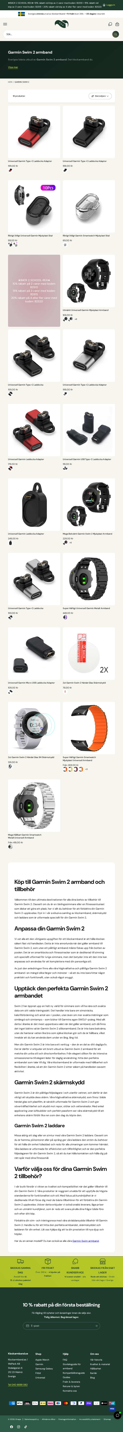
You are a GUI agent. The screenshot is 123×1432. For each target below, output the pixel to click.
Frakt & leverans (71, 1381)
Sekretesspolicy (32, 1419)
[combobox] (61, 34)
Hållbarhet (95, 1368)
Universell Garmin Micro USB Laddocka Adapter (31, 682)
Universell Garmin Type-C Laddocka (25, 384)
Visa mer (13, 67)
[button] (5, 24)
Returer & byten (71, 1386)
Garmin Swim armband (85, 1241)
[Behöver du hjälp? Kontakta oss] (110, 24)
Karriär (93, 1373)
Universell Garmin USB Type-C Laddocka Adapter (87, 459)
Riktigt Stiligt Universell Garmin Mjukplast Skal (30, 235)
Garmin (39, 1364)
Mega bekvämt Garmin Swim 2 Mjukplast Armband (87, 533)
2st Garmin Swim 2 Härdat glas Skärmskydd (84, 682)
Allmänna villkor (48, 1419)
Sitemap (107, 1419)
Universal (40, 1377)
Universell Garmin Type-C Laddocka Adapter (30, 161)
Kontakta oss (70, 1390)
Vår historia (96, 1359)
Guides (66, 1377)
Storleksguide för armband (72, 1366)
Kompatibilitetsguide (74, 1373)
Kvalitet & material (100, 1364)
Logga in (111, 5)
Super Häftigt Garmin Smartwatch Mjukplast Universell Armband (79, 759)
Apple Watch (42, 1359)
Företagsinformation (67, 1419)
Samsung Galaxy (44, 1368)
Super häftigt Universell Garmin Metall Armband (86, 608)
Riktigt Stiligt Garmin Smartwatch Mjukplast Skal (86, 235)
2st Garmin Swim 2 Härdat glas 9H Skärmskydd (31, 757)
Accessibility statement (89, 1419)
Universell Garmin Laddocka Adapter (26, 459)
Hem (10, 82)
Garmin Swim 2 (22, 82)
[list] (61, 14)
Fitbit (38, 1373)
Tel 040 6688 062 (18, 1384)
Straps (18, 1419)
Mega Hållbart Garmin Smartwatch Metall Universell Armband (24, 836)
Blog (92, 1377)
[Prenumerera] (96, 1326)
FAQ (65, 1359)
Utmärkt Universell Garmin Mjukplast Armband (85, 310)
